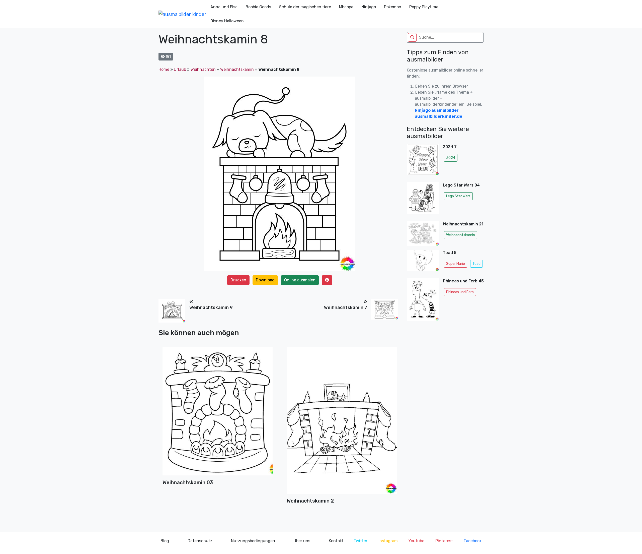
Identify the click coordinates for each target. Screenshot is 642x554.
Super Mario (455, 264)
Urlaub (180, 69)
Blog (164, 540)
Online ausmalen (299, 280)
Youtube (416, 540)
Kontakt (336, 540)
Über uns (301, 540)
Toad (476, 264)
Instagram (388, 540)
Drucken (238, 280)
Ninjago (368, 7)
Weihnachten (203, 69)
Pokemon (392, 7)
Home (163, 69)
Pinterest (444, 540)
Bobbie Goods (258, 7)
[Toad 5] (423, 262)
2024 (450, 158)
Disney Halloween (227, 21)
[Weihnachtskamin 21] (423, 233)
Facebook (473, 540)
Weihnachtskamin (237, 69)
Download (265, 280)
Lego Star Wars (458, 196)
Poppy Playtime (423, 7)
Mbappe (346, 7)
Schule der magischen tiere (305, 7)
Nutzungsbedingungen (253, 540)
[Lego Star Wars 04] (423, 199)
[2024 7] (423, 161)
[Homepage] (182, 14)
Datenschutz (200, 540)
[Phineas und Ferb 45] (423, 301)
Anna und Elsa (223, 7)
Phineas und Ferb (460, 292)
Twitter (360, 540)
